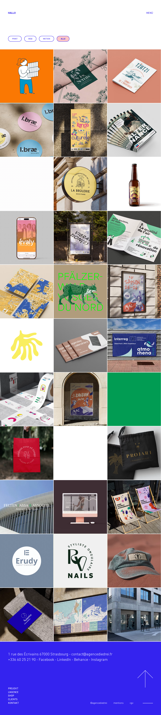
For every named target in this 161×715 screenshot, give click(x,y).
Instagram (99, 660)
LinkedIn (64, 660)
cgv (131, 703)
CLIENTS (12, 699)
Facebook (46, 660)
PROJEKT (13, 688)
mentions (118, 703)
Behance (81, 660)
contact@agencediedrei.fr (91, 654)
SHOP (11, 696)
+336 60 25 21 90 (22, 660)
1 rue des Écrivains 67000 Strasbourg (38, 654)
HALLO (12, 13)
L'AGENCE (13, 692)
